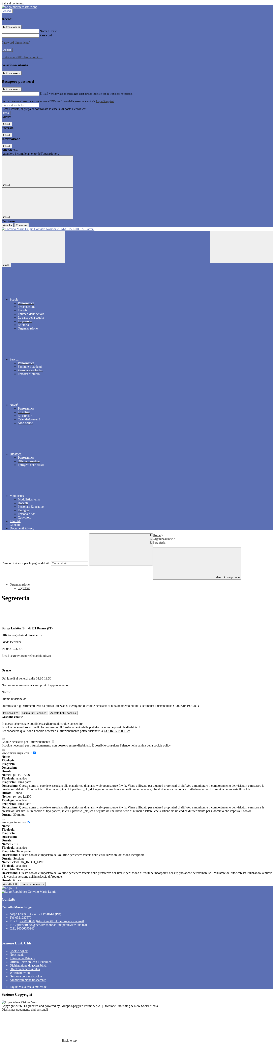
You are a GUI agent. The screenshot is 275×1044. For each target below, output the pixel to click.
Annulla (7, 225)
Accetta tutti (63, 713)
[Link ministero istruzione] (19, 7)
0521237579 (23, 917)
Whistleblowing (20, 972)
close (6, 265)
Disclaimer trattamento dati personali (25, 1009)
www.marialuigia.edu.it (17, 753)
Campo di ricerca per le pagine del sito (26, 563)
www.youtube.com (14, 822)
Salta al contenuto (13, 3)
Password (46, 35)
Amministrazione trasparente (28, 980)
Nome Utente (48, 31)
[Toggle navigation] (33, 247)
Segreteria (24, 588)
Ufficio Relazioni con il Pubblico (31, 962)
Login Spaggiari (105, 101)
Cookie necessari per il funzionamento (26, 741)
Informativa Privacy (22, 958)
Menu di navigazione (227, 577)
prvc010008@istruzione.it (51, 921)
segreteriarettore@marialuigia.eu (30, 655)
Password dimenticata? (16, 42)
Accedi (7, 10)
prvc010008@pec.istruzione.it (52, 925)
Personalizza (10, 713)
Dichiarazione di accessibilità (28, 965)
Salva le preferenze (33, 884)
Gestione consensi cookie (26, 976)
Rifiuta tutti (34, 713)
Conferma (21, 225)
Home (157, 535)
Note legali (17, 954)
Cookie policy (19, 951)
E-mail (44, 93)
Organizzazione (163, 539)
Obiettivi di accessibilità (25, 969)
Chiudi (6, 124)
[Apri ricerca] (241, 247)
